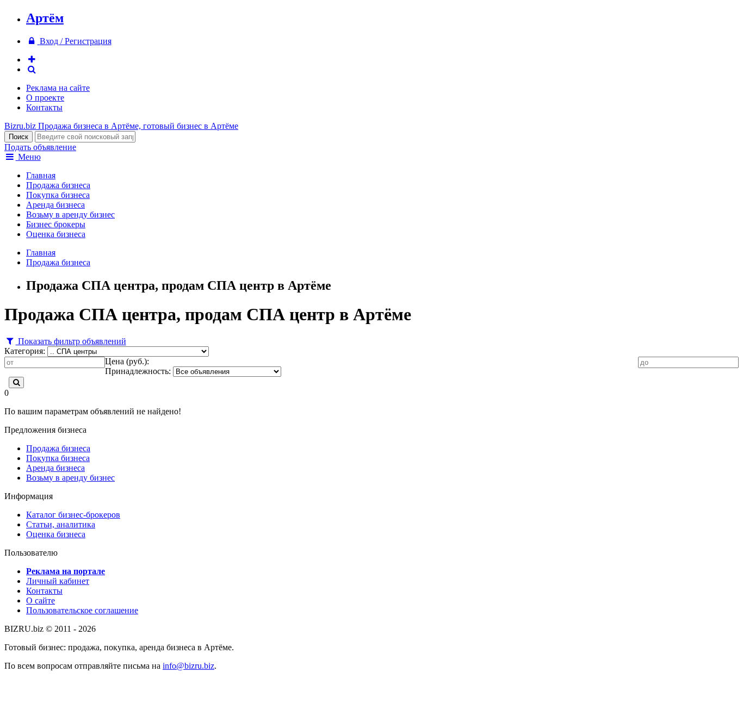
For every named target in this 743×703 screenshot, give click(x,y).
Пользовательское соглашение (82, 610)
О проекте (45, 97)
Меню (28, 156)
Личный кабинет (57, 581)
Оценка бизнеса (55, 234)
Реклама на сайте (58, 87)
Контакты (44, 107)
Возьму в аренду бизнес (70, 214)
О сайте (40, 600)
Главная (40, 175)
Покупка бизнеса (58, 195)
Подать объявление (40, 147)
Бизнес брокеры (55, 224)
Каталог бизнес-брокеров (73, 514)
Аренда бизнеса (55, 204)
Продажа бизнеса (58, 185)
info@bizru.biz (188, 665)
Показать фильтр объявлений (71, 341)
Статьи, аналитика (60, 524)
